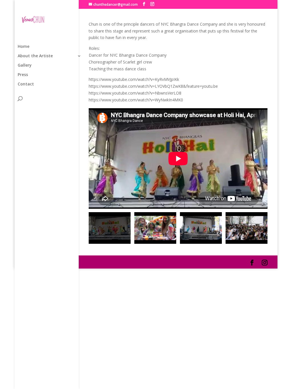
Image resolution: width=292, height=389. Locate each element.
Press (23, 75)
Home (23, 46)
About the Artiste (35, 56)
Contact (26, 84)
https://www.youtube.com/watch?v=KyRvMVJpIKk (134, 79)
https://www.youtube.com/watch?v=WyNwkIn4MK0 (136, 100)
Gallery (25, 65)
